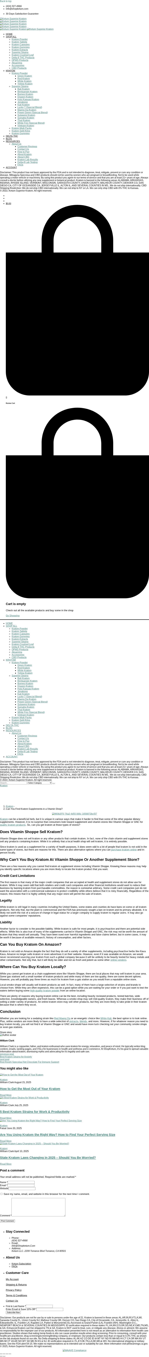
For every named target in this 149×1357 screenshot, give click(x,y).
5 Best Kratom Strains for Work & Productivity (34, 1111)
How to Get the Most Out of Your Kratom (30, 1089)
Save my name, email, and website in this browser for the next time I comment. (47, 1194)
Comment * (5, 1215)
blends (83, 1021)
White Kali (105, 1018)
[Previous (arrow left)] (1, 1356)
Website (4, 1188)
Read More (5, 1095)
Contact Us (12, 1300)
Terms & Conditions (16, 1295)
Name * (4, 1182)
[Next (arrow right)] (4, 1356)
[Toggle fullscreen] (7, 1353)
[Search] (54, 783)
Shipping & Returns (16, 1284)
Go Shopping (12, 615)
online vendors (118, 960)
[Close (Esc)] (1, 1353)
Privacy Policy (14, 1290)
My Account (12, 1279)
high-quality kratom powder (45, 990)
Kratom (3, 785)
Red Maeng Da (62, 1018)
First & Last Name (16, 1306)
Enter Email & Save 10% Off (21, 1309)
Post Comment (7, 1221)
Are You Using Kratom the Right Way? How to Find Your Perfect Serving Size (57, 1134)
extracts (73, 1021)
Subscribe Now (13, 1312)
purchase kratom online (124, 849)
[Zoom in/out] (10, 1353)
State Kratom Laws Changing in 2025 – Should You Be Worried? (48, 1157)
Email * (3, 1185)
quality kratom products (13, 824)
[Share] (4, 1353)
